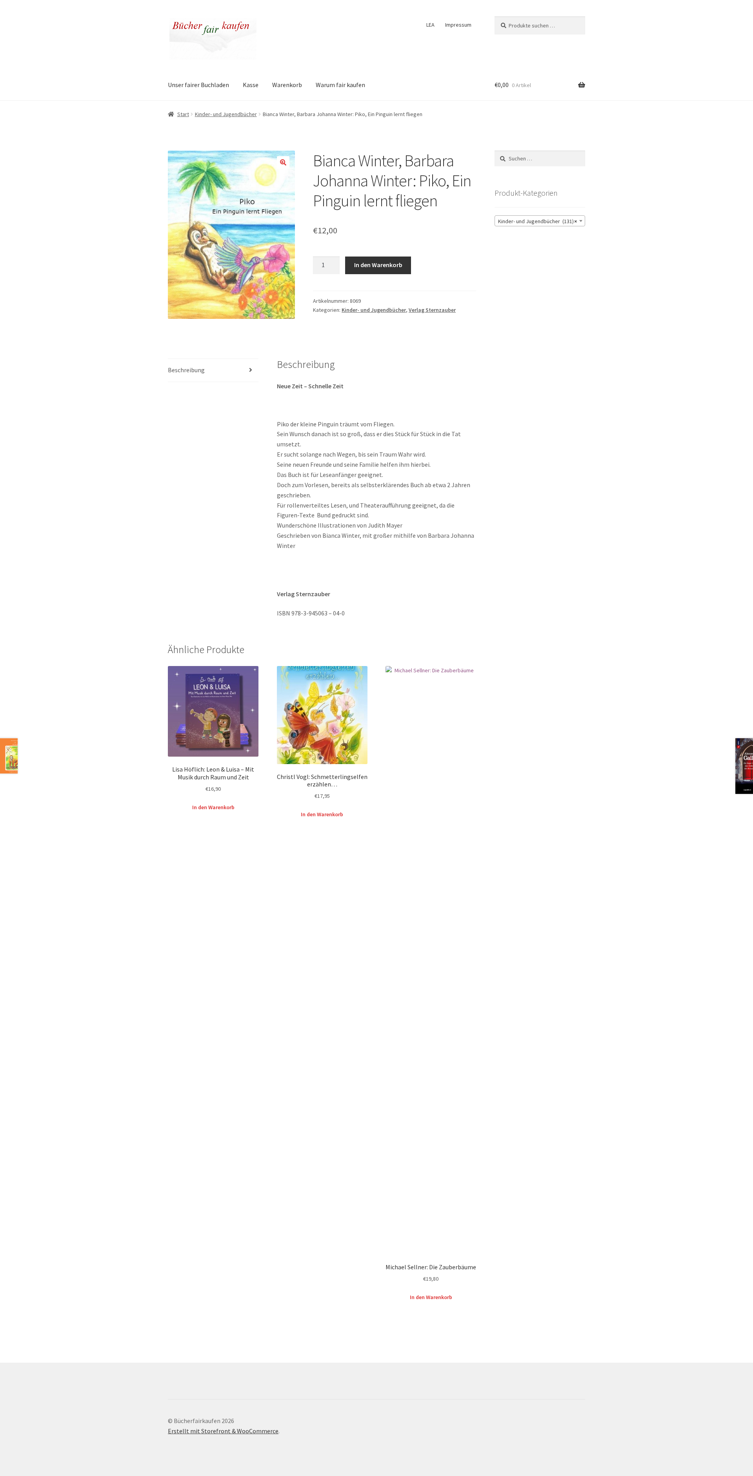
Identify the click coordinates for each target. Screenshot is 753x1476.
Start (183, 114)
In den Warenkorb (378, 265)
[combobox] (540, 220)
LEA (430, 24)
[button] (283, 162)
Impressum (458, 24)
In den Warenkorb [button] (213, 807)
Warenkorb (287, 85)
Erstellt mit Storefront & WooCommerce (223, 1431)
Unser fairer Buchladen (198, 85)
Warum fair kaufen (340, 85)
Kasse (250, 85)
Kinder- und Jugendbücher (226, 114)
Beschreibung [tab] (186, 370)
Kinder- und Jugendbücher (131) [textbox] (537, 221)
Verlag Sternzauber (432, 309)
